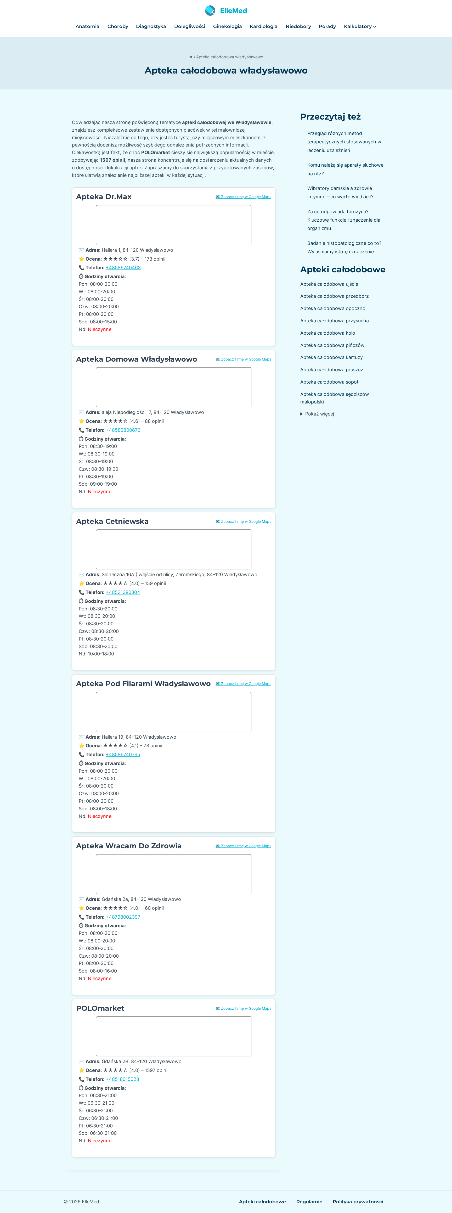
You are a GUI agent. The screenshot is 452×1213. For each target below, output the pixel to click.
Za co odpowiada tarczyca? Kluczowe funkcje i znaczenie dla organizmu (343, 220)
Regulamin (309, 1202)
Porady (327, 26)
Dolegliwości (189, 26)
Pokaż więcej (319, 414)
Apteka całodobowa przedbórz (334, 296)
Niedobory (298, 26)
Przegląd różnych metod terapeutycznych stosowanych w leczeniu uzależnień (344, 142)
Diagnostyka (151, 26)
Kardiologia (264, 26)
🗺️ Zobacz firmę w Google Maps (243, 196)
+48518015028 (122, 1079)
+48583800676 (123, 430)
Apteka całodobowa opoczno (332, 308)
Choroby (118, 26)
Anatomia (87, 26)
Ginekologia (227, 26)
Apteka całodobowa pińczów (332, 345)
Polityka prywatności (358, 1202)
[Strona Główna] (191, 56)
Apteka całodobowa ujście (329, 284)
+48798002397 (123, 917)
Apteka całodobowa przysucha (334, 320)
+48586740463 (123, 267)
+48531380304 (123, 592)
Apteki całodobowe (343, 269)
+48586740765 (123, 754)
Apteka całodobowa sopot (329, 382)
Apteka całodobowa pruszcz (331, 369)
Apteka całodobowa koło (327, 333)
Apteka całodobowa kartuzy (331, 357)
